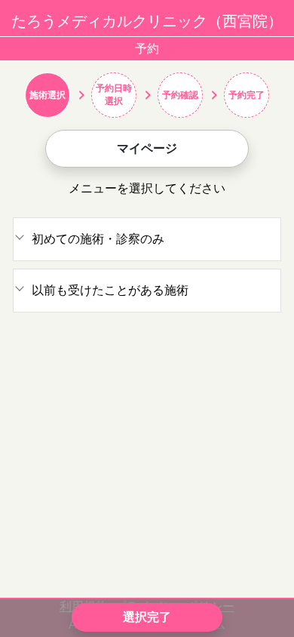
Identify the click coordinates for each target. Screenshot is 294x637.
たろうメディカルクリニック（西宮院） (147, 21)
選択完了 (147, 617)
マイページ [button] (147, 148)
